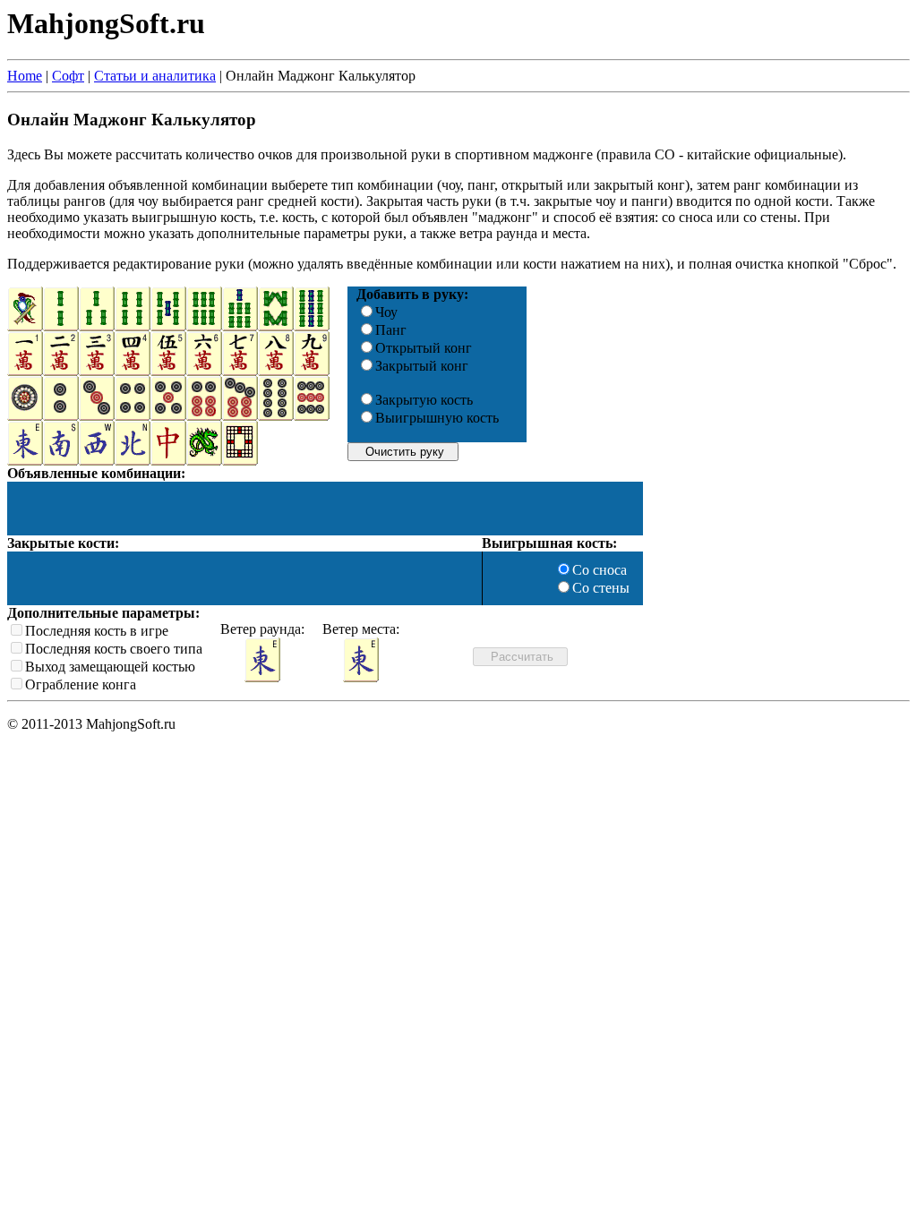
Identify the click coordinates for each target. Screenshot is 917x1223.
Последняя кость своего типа (113, 648)
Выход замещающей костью (110, 666)
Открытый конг (423, 347)
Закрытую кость (424, 399)
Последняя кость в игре (96, 630)
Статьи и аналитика (155, 75)
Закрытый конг (421, 365)
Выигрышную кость (437, 417)
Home (24, 75)
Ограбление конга (80, 684)
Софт (68, 75)
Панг (391, 330)
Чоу (386, 312)
